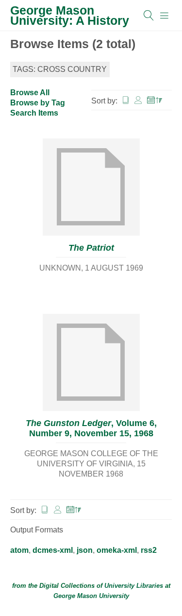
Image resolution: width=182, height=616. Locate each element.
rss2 (149, 550)
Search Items (34, 113)
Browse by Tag (37, 103)
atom (19, 550)
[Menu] (164, 15)
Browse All (30, 92)
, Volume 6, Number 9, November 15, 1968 (91, 428)
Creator (138, 100)
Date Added (155, 100)
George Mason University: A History (69, 15)
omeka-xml (117, 550)
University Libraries (133, 585)
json (85, 550)
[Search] (149, 15)
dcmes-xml (53, 550)
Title (126, 100)
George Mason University (91, 595)
